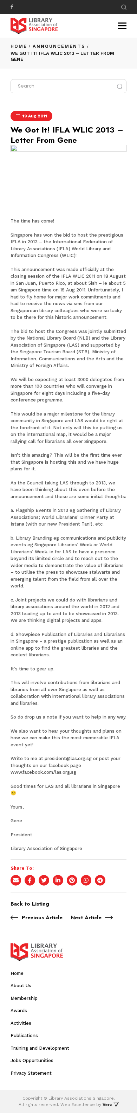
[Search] (123, 7)
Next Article (86, 917)
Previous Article (42, 917)
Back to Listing (30, 904)
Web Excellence (77, 1104)
